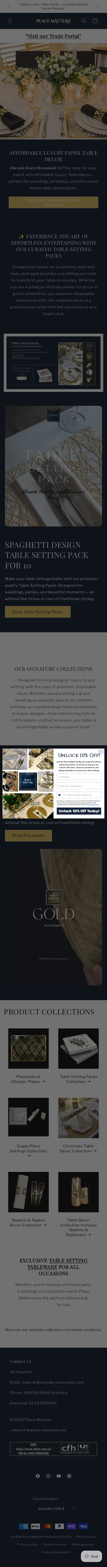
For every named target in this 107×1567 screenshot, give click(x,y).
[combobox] (61, 795)
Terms (97, 805)
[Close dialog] (101, 752)
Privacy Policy (91, 805)
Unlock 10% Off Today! (79, 811)
